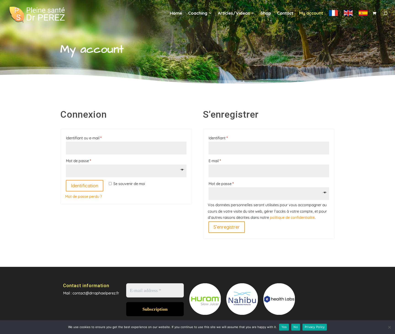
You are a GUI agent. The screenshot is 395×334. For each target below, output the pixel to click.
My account (311, 13)
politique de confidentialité (292, 217)
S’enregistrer (227, 227)
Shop (266, 13)
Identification (84, 185)
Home (176, 13)
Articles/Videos (234, 13)
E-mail (214, 161)
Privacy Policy (315, 327)
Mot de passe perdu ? (83, 196)
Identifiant (218, 138)
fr (333, 15)
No (296, 327)
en (348, 15)
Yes (284, 327)
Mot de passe (78, 161)
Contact (285, 13)
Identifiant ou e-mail (84, 138)
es (363, 15)
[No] (389, 327)
